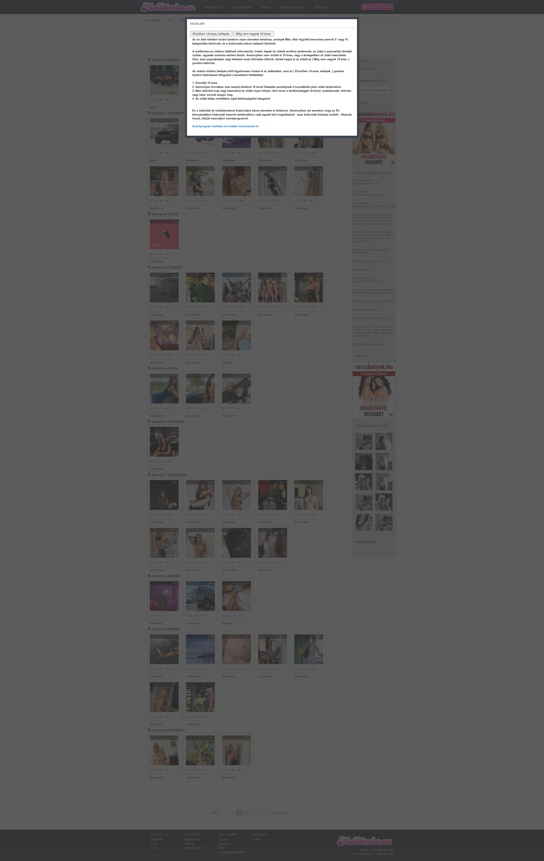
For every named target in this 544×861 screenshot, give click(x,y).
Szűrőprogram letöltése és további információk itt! (225, 126)
